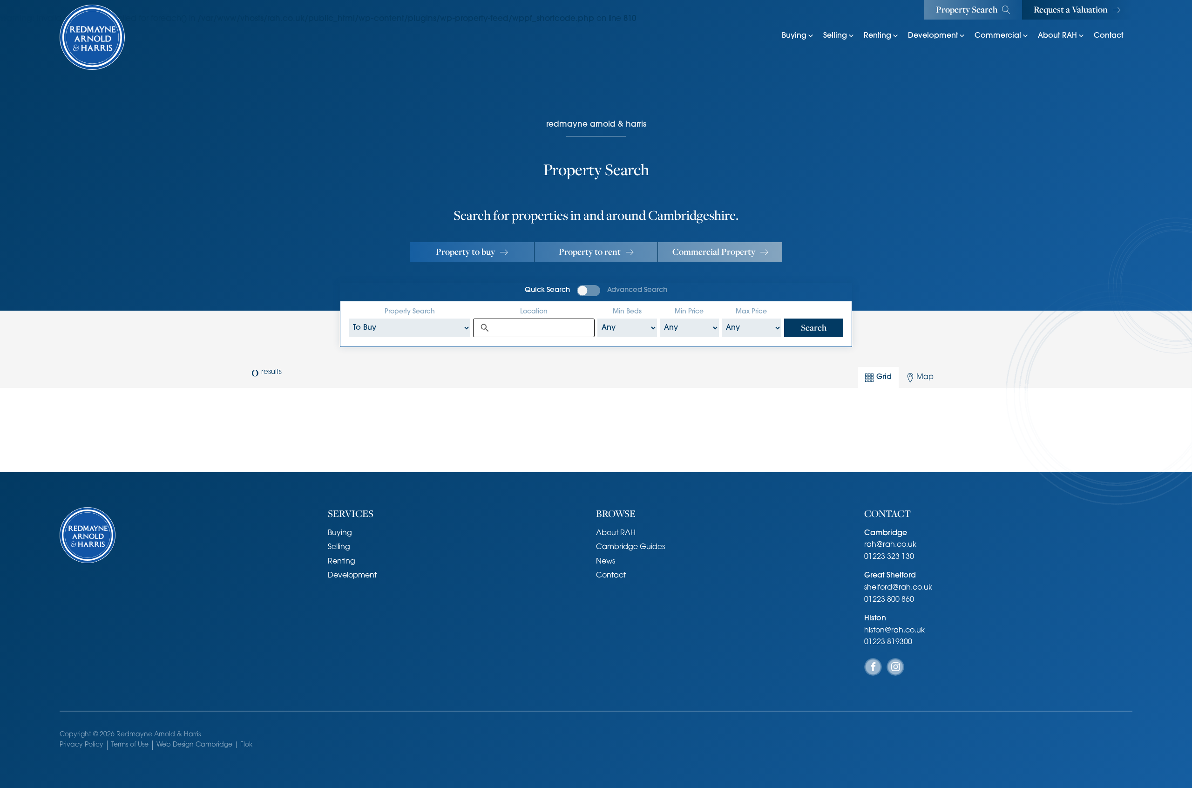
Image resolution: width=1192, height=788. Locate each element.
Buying (794, 36)
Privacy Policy (81, 744)
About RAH (1057, 36)
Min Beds (627, 311)
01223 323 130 (889, 557)
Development (933, 36)
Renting (877, 36)
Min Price (689, 311)
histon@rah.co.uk (894, 630)
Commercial (998, 36)
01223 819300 (888, 642)
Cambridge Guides (630, 547)
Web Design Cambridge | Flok (204, 744)
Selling (835, 36)
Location (534, 311)
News (605, 561)
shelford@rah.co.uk (898, 587)
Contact (1108, 36)
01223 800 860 (889, 600)
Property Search (410, 311)
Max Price (751, 311)
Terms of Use (130, 744)
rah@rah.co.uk (890, 545)
